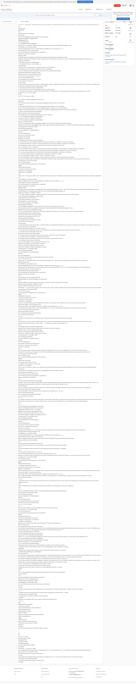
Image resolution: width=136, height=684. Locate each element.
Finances (110, 41)
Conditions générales (100, 671)
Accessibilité (98, 677)
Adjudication (111, 49)
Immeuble (110, 45)
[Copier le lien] (112, 53)
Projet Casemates (45, 674)
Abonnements (17, 671)
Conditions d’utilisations (101, 674)
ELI (42, 677)
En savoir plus (72, 2)
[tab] (130, 22)
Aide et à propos (45, 671)
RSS (15, 674)
